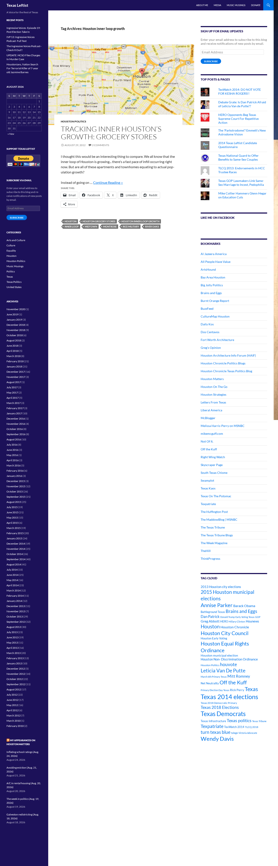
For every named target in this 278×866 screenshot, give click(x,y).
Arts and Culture (16, 240)
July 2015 (12, 507)
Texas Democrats (223, 713)
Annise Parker (217, 605)
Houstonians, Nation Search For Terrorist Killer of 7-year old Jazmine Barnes (22, 68)
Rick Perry (237, 690)
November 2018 (16, 330)
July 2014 (12, 569)
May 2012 (12, 705)
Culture (11, 245)
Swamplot (207, 480)
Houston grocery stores (99, 221)
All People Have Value (215, 261)
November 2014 (16, 548)
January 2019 (14, 319)
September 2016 (16, 434)
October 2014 (15, 554)
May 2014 (12, 580)
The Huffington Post (214, 512)
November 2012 (16, 673)
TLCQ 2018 (251, 727)
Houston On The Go (214, 387)
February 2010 (15, 726)
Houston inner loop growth (140, 221)
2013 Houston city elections (221, 587)
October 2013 (15, 616)
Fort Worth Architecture (217, 340)
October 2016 (15, 429)
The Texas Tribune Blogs (217, 535)
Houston (70, 221)
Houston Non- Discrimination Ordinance (229, 659)
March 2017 (14, 403)
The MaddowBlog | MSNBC (219, 519)
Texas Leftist (17, 5)
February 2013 (15, 658)
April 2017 (13, 397)
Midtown (91, 226)
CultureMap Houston (215, 316)
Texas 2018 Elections (220, 707)
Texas (251, 689)
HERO (224, 621)
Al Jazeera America (214, 254)
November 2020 (16, 309)
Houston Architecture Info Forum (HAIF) (228, 355)
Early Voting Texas (245, 617)
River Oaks (152, 226)
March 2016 (14, 465)
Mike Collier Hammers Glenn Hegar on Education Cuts (242, 195)
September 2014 (16, 559)
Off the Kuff (209, 449)
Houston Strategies (213, 394)
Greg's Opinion (211, 347)
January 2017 (14, 413)
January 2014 (14, 601)
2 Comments (100, 145)
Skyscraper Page (212, 465)
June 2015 (12, 512)
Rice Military (131, 226)
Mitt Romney (238, 676)
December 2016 (16, 418)
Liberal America (211, 410)
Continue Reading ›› (108, 182)
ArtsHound (208, 269)
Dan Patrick (210, 616)
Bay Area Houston (213, 277)
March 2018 (14, 356)
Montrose (110, 226)
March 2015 (14, 528)
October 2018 (15, 335)
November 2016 (16, 423)
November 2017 (16, 377)
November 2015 (16, 486)
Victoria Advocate (247, 732)
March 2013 (14, 653)
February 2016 (15, 470)
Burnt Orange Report (215, 301)
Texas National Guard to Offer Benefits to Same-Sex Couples (238, 157)
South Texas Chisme (214, 472)
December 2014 (16, 543)
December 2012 (16, 668)
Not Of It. (207, 441)
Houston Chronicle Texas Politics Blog (226, 371)
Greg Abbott (210, 621)
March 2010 (14, 720)
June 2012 (12, 699)
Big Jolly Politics (212, 285)
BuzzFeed (207, 308)
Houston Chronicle (234, 627)
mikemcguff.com (212, 433)
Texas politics (239, 720)
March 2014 (14, 590)
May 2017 (12, 392)
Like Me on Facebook (218, 217)
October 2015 (15, 491)
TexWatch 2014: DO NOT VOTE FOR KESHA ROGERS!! (239, 91)
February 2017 (15, 408)
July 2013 (12, 632)
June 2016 (12, 449)
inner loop (72, 226)
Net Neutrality (210, 683)
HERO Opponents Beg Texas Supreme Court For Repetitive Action (238, 118)
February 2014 (15, 595)
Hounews (252, 621)
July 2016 (12, 444)
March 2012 (14, 715)
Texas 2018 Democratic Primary (219, 702)
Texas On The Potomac (216, 496)
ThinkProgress (210, 558)
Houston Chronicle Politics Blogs (223, 363)
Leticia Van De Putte (223, 670)
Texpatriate (208, 504)
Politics (11, 271)
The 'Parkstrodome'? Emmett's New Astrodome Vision (242, 132)
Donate (255, 5)
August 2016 (14, 439)
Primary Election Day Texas (215, 690)
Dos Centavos (210, 332)
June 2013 (12, 637)
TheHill (206, 551)
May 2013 (12, 642)
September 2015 (16, 496)
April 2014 (13, 585)
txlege (234, 732)
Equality (11, 250)
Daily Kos (207, 324)
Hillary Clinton (237, 621)
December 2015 (16, 481)
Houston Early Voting (214, 638)
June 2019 (12, 314)
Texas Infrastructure (213, 721)
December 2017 (16, 371)
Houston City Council (224, 633)
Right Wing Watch (213, 457)
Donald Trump (227, 617)
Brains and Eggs (211, 293)
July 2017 (12, 387)
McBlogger (208, 418)
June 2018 (12, 345)
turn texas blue (215, 732)
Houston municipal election (219, 655)
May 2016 (12, 455)
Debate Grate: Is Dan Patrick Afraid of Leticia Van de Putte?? (242, 104)
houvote (228, 664)
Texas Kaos (208, 488)
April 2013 (13, 647)
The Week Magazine (214, 543)
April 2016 (13, 460)
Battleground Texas (213, 612)
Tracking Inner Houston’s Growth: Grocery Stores (111, 132)
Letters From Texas (213, 402)
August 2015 (14, 502)
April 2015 (13, 522)
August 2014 (14, 564)
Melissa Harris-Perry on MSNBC (223, 426)
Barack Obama (244, 606)
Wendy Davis (217, 738)
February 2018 (15, 361)
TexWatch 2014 (234, 727)
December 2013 (16, 606)
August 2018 (14, 340)
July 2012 (12, 694)
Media (217, 5)
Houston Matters (212, 379)
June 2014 (12, 574)
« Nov (11, 133)
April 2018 (13, 350)
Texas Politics (14, 281)
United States (14, 287)
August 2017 (14, 382)
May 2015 (12, 517)
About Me (202, 5)
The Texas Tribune (213, 527)
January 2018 (14, 366)
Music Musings (236, 5)
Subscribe (211, 61)
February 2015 (15, 533)
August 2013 (14, 627)
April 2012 (13, 710)
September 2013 (16, 621)
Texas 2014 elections (229, 696)
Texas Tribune (259, 721)
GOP (257, 617)
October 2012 (15, 679)
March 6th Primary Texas (214, 676)
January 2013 (14, 663)
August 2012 (14, 689)
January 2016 (14, 475)
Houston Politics (73, 121)
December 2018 (16, 324)
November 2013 (16, 611)
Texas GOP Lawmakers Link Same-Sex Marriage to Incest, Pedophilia (241, 182)
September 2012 (16, 684)
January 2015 (14, 538)
